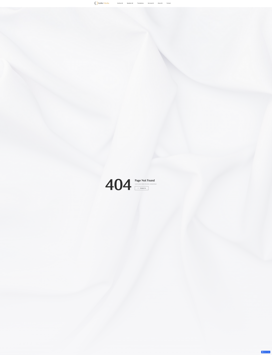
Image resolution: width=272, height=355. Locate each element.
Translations (140, 3)
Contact (169, 3)
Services (150, 3)
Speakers (129, 3)
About (159, 3)
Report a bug (266, 352)
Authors (119, 3)
